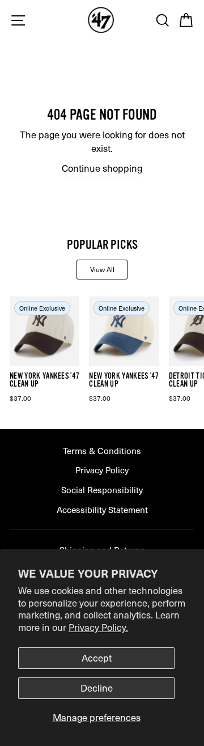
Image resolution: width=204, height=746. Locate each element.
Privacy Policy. (98, 627)
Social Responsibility (102, 489)
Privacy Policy (102, 470)
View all (102, 269)
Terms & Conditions (102, 450)
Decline (96, 687)
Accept (97, 657)
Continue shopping (102, 168)
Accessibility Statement (102, 509)
